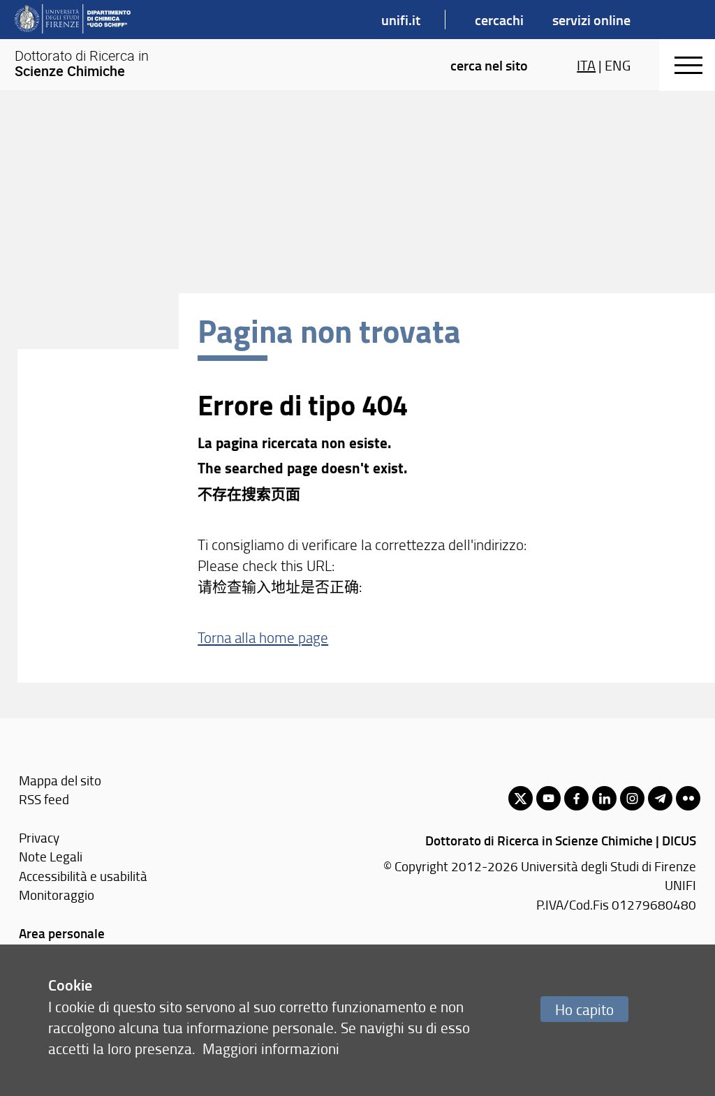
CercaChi (499, 19)
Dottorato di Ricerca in (82, 63)
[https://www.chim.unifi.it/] (73, 19)
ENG (618, 65)
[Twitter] (520, 798)
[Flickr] (688, 798)
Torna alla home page (263, 637)
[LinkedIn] (604, 798)
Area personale (62, 933)
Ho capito (584, 1009)
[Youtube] (548, 798)
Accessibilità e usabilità (83, 875)
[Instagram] (632, 798)
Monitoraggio (56, 894)
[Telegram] (660, 798)
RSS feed (44, 799)
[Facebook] (576, 798)
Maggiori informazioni (270, 1048)
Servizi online (591, 19)
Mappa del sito (60, 780)
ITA (586, 65)
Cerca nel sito (489, 65)
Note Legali (50, 856)
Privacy (39, 837)
